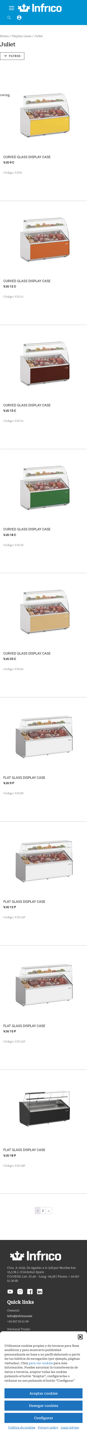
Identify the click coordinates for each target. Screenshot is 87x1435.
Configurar (43, 1418)
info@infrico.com (19, 1316)
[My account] (19, 17)
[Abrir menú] (11, 7)
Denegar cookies (43, 1406)
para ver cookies (41, 1363)
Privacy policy (48, 1427)
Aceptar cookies (43, 1393)
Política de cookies (21, 1427)
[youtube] (10, 1294)
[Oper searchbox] (9, 17)
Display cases (21, 36)
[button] (80, 1337)
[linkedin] (40, 1294)
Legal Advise (70, 1427)
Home (4, 36)
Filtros (15, 56)
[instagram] (20, 1294)
